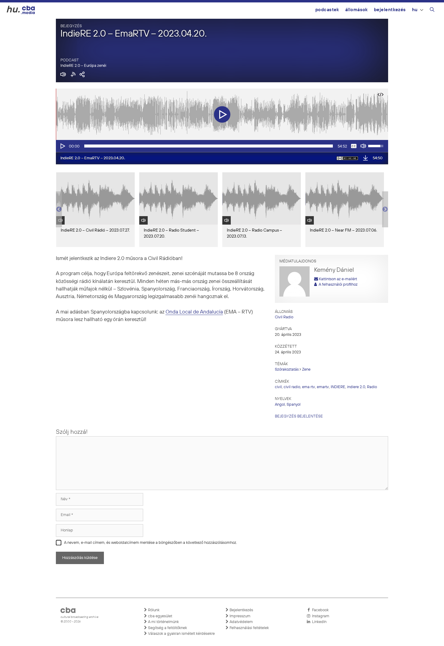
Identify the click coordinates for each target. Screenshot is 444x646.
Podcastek (327, 10)
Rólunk (153, 610)
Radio (372, 387)
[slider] (208, 146)
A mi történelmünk (163, 622)
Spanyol (294, 405)
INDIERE (338, 387)
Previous (59, 209)
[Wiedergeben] (62, 146)
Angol (280, 405)
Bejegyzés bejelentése (299, 416)
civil (278, 387)
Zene (306, 370)
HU (415, 10)
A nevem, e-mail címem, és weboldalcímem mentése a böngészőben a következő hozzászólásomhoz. (150, 543)
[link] (194, 312)
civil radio (292, 387)
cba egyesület (159, 616)
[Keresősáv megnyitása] (432, 10)
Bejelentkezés (390, 10)
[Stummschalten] (363, 146)
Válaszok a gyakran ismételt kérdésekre (181, 634)
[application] (222, 146)
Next (385, 209)
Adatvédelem (241, 622)
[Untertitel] (354, 146)
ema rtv (308, 387)
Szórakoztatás (287, 370)
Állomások (356, 10)
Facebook (319, 610)
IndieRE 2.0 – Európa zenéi (83, 66)
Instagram (319, 616)
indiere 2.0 (356, 387)
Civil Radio (284, 317)
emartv (323, 387)
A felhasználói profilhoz (337, 285)
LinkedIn (318, 622)
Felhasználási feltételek (249, 628)
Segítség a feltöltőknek (167, 628)
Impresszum (239, 616)
